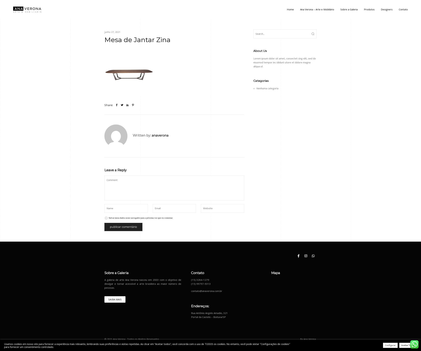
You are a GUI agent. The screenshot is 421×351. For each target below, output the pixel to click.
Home (290, 9)
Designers (387, 9)
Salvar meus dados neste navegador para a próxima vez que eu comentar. (141, 218)
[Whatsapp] (313, 256)
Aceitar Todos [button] (408, 345)
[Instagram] (306, 256)
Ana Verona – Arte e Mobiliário (317, 9)
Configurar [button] (390, 345)
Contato (403, 9)
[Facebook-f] (298, 256)
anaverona (160, 135)
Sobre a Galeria (349, 9)
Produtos (369, 9)
